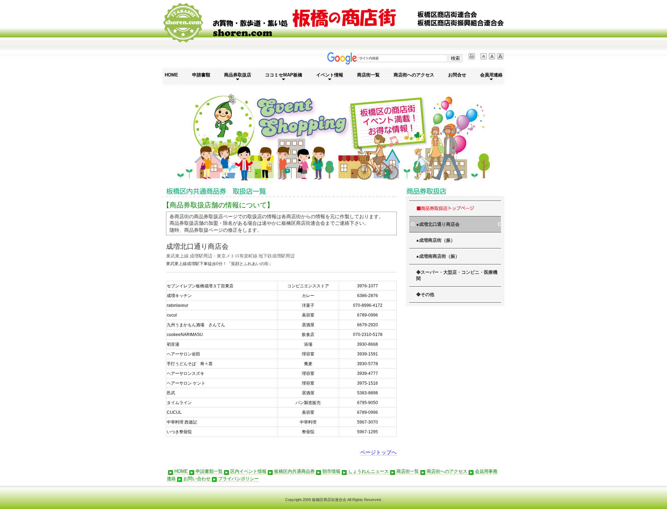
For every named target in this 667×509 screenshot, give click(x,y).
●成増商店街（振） (435, 240)
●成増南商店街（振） (438, 256)
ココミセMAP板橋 (283, 74)
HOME (171, 74)
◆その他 (425, 294)
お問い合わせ (197, 478)
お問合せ (457, 74)
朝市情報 (331, 471)
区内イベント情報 (248, 471)
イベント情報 (329, 74)
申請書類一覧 (209, 471)
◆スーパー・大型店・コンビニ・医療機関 (456, 275)
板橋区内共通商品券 (294, 471)
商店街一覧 (368, 74)
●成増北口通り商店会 (438, 224)
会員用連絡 (491, 74)
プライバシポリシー (238, 478)
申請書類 (201, 74)
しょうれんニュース (368, 471)
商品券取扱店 (237, 74)
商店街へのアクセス (414, 74)
